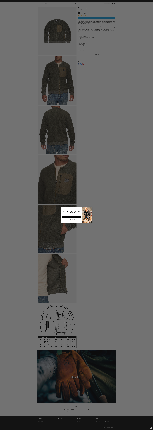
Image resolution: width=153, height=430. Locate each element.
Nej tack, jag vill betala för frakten (71, 219)
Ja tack (71, 217)
